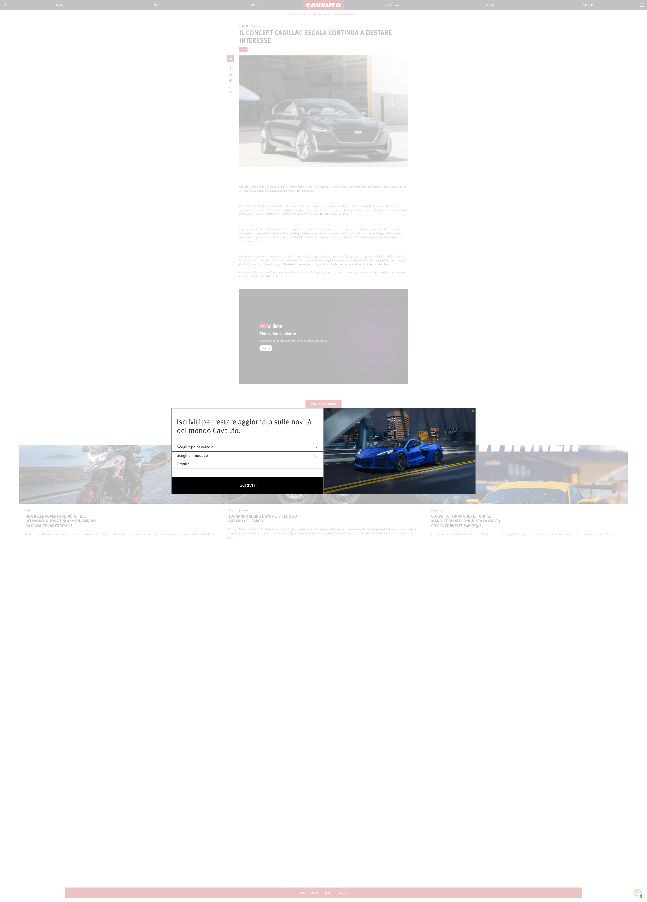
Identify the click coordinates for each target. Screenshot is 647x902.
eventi (329, 892)
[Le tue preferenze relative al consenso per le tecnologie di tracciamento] (641, 896)
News (299, 14)
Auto (157, 5)
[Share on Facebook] (230, 68)
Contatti (588, 5)
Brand (59, 5)
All (302, 892)
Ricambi (490, 5)
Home (291, 14)
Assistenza (392, 5)
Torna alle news (323, 404)
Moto (254, 5)
